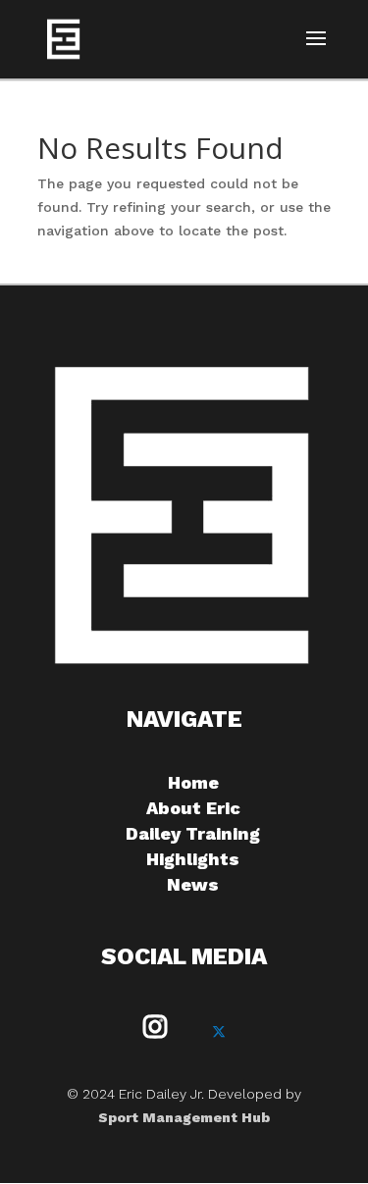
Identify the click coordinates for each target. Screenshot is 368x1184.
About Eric (193, 808)
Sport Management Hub (184, 1117)
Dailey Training (193, 833)
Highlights (192, 859)
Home (193, 782)
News (193, 884)
